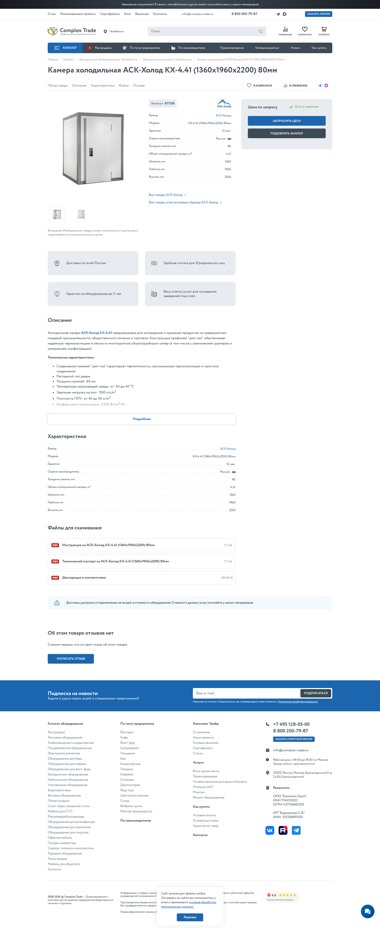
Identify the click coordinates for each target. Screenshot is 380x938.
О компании (201, 732)
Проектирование (232, 48)
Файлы (124, 85)
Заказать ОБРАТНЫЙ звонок (293, 739)
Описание (79, 85)
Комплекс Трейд (206, 723)
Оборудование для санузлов (68, 832)
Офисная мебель (60, 837)
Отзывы (139, 85)
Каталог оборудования (65, 723)
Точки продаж (57, 859)
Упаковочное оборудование (68, 785)
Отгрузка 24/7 (203, 787)
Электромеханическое (64, 753)
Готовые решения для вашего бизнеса (220, 781)
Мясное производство (136, 811)
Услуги (295, 48)
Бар (123, 758)
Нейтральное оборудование (68, 779)
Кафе (124, 737)
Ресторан (127, 732)
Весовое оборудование (64, 795)
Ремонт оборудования (208, 797)
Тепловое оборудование (65, 737)
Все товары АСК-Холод (166, 195)
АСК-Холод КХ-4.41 (96, 332)
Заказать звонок (318, 14)
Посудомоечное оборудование (70, 748)
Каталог (70, 48)
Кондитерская (130, 764)
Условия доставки (205, 820)
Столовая (127, 779)
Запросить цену (287, 121)
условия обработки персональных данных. (188, 904)
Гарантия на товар (205, 826)
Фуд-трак (127, 790)
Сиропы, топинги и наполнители (71, 848)
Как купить (319, 48)
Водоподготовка (59, 790)
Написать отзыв (71, 659)
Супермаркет (129, 748)
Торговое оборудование (65, 853)
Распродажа (103, 48)
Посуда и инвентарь (62, 843)
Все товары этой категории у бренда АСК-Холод (183, 202)
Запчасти (54, 869)
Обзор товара (58, 85)
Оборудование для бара (65, 758)
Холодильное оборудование (68, 774)
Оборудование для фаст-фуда (69, 769)
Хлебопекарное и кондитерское (71, 743)
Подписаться (316, 693)
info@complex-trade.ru (197, 14)
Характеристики (102, 85)
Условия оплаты (204, 815)
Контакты (200, 835)
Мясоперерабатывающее (66, 816)
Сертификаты (203, 748)
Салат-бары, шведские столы (69, 806)
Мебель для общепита (64, 864)
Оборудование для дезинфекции (71, 822)
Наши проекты (203, 737)
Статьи (198, 753)
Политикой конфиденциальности (298, 702)
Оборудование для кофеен (67, 764)
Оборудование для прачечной (69, 827)
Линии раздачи (58, 801)
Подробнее (142, 419)
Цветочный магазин (134, 795)
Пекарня (126, 769)
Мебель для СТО (60, 811)
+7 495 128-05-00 (291, 724)
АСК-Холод (223, 115)
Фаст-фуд (127, 743)
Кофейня (126, 774)
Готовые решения (267, 48)
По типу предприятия (145, 48)
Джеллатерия (130, 785)
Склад (124, 801)
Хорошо (190, 917)
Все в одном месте (206, 771)
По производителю (191, 48)
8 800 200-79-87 (244, 13)
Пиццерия (127, 753)
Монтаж (199, 792)
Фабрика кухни (131, 806)
